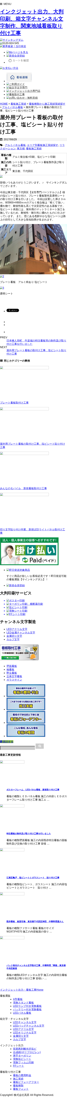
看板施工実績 (34, 148)
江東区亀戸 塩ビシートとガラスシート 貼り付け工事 (33, 877)
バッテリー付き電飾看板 (27, 1009)
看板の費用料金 (22, 1075)
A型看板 (18, 999)
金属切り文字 (14, 636)
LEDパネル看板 (22, 1012)
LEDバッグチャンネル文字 (28, 1025)
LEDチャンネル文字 (24, 1022)
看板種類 (18, 1085)
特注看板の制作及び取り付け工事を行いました (29, 833)
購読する (7, 741)
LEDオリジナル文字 (24, 1032)
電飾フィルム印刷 (23, 1062)
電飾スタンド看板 (23, 1002)
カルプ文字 (13, 639)
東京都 (21, 148)
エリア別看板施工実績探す (42, 145)
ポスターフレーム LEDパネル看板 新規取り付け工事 (33, 789)
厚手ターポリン (22, 1055)
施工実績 (18, 1078)
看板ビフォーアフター (26, 1082)
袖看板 (10, 669)
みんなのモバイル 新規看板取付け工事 (23, 488)
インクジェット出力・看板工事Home (21, 989)
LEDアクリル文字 (17, 629)
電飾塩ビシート (22, 1059)
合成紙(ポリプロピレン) (27, 1052)
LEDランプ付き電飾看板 (27, 1006)
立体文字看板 (14, 676)
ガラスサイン (14, 679)
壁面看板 (12, 666)
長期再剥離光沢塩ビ (24, 1048)
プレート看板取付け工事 (14, 402)
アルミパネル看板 (15, 145)
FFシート (18, 1065)
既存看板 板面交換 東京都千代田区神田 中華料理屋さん (35, 921)
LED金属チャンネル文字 (21, 632)
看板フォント (21, 1089)
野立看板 (12, 672)
